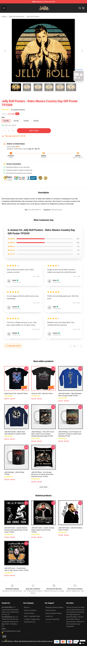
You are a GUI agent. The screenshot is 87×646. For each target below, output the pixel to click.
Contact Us (49, 616)
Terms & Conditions (30, 610)
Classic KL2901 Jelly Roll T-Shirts (42, 393)
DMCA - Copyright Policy (32, 616)
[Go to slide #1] (16, 87)
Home (4, 17)
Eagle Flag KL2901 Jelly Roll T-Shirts (16, 393)
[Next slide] (82, 50)
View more (43, 487)
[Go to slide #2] (27, 87)
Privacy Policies (29, 613)
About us (27, 607)
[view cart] (83, 8)
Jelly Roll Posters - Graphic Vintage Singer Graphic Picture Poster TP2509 (42, 530)
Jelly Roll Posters (32, 17)
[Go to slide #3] (38, 87)
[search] (80, 8)
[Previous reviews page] (70, 346)
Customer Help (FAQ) (52, 619)
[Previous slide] (5, 50)
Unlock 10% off (4, 636)
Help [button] (83, 643)
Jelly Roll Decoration (16, 17)
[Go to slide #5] (60, 87)
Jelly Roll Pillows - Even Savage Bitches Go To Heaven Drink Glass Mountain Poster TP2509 (42, 474)
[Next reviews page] (81, 346)
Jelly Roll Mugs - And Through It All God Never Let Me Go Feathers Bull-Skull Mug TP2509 (69, 434)
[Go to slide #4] (49, 87)
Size (3, 117)
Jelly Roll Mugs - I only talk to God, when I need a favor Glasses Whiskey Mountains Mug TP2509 (42, 434)
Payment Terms (50, 610)
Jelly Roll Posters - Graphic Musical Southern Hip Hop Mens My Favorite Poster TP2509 (16, 530)
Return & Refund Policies (53, 613)
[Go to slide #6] (71, 87)
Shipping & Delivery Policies (54, 607)
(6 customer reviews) (18, 110)
